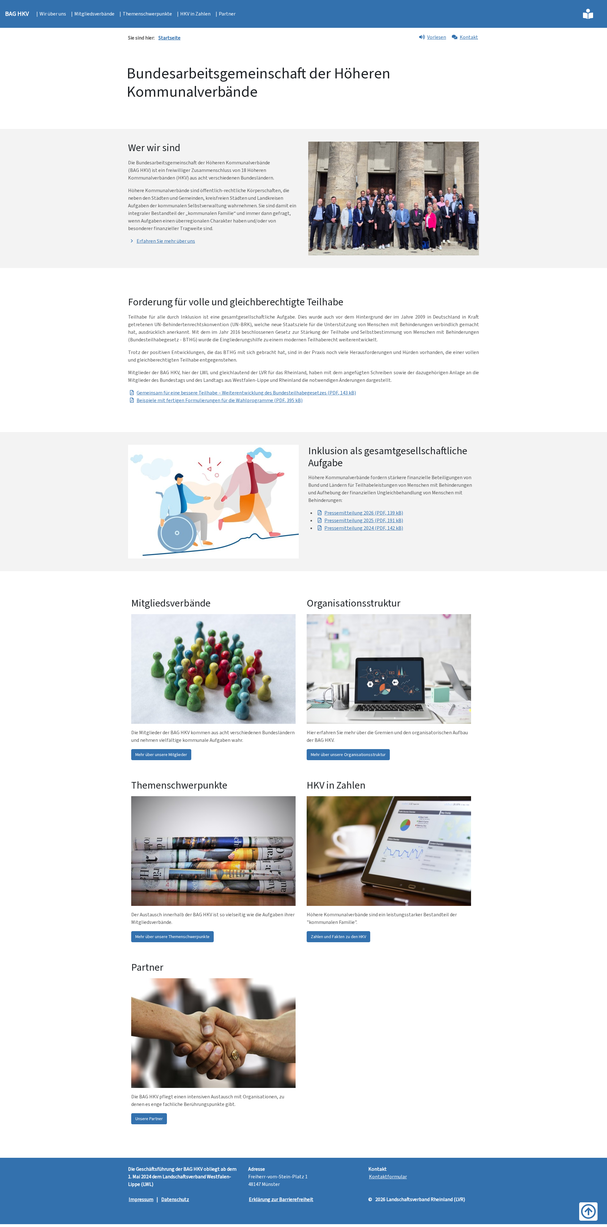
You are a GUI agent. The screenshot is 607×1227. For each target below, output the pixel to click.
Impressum (141, 1199)
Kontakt (469, 37)
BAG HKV (17, 13)
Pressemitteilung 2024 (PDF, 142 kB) (363, 528)
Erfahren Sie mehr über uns (166, 241)
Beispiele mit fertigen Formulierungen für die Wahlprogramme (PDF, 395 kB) (220, 400)
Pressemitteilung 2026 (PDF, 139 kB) (363, 513)
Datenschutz (175, 1199)
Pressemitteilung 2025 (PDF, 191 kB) (363, 520)
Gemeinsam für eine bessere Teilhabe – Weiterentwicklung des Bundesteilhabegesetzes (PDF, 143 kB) (246, 392)
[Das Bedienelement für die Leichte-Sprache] (588, 14)
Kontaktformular (388, 1176)
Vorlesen (436, 37)
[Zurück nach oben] (588, 1211)
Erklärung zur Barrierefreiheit (281, 1199)
